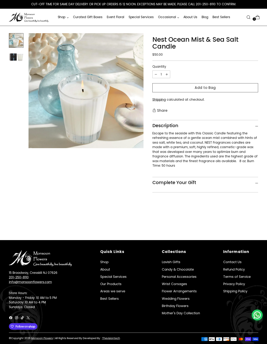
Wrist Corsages (174, 284)
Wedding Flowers (176, 298)
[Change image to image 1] (16, 40)
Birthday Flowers (175, 306)
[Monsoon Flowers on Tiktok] (23, 318)
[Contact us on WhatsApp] (257, 315)
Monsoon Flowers (42, 338)
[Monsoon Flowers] (29, 17)
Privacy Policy (234, 284)
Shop (104, 262)
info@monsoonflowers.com (30, 282)
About (105, 269)
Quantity (159, 67)
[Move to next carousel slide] (255, 225)
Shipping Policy (235, 291)
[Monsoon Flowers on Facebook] (11, 318)
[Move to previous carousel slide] (247, 225)
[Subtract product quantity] (156, 74)
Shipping (159, 99)
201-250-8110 (19, 277)
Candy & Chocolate (178, 269)
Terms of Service (237, 276)
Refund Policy (234, 269)
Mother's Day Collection (181, 313)
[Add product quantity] (166, 74)
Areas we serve (112, 291)
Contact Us (232, 262)
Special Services (113, 276)
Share (162, 110)
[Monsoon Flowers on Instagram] (17, 318)
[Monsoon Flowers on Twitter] (28, 318)
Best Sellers (109, 298)
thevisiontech (111, 338)
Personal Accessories (179, 276)
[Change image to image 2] (16, 57)
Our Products (111, 284)
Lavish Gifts (171, 262)
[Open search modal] (248, 17)
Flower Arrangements (179, 291)
